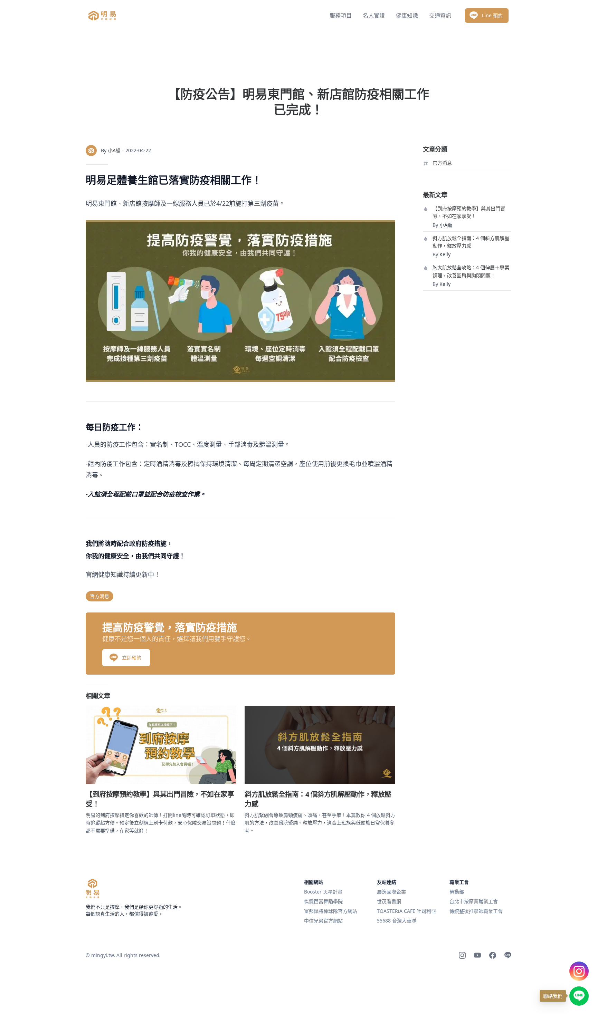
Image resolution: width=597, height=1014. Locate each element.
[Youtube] (477, 955)
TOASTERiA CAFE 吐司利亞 (406, 911)
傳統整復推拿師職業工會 (476, 911)
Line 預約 (492, 15)
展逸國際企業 (391, 891)
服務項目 (341, 15)
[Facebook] (492, 955)
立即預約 (131, 657)
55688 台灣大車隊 (396, 920)
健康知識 (407, 15)
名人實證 (374, 15)
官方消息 (99, 596)
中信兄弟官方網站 (323, 920)
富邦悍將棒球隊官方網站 (330, 911)
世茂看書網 (389, 901)
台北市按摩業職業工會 (473, 901)
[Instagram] (462, 955)
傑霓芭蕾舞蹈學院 (323, 901)
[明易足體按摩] (93, 888)
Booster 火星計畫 (323, 891)
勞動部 (456, 891)
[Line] (507, 955)
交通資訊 (440, 15)
